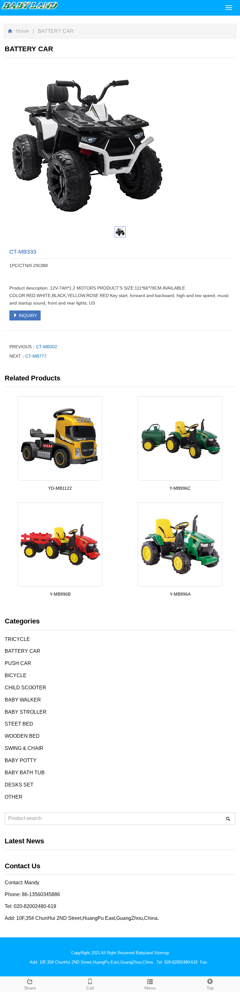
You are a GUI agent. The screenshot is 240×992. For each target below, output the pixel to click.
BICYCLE (16, 675)
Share (30, 987)
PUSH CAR (18, 663)
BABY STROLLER (26, 712)
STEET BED (19, 724)
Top (210, 987)
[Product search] (228, 819)
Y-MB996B (60, 594)
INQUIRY (27, 315)
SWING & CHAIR (24, 748)
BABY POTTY (21, 760)
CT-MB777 (36, 356)
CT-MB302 (46, 346)
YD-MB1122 (60, 488)
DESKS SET (19, 784)
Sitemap (161, 952)
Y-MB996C (180, 488)
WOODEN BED (22, 736)
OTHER (13, 797)
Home (22, 31)
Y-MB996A (180, 594)
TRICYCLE (17, 639)
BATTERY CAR (22, 651)
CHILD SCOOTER (25, 687)
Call (90, 987)
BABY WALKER (23, 699)
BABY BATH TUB (25, 772)
